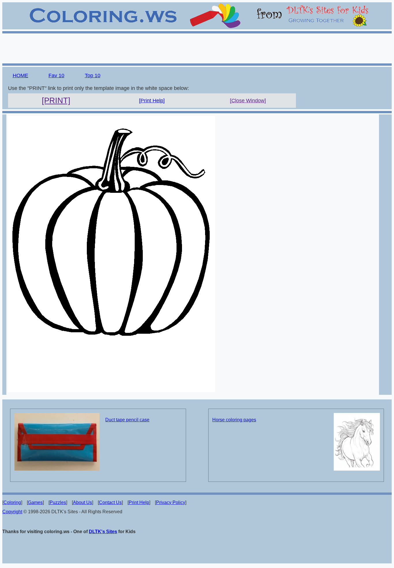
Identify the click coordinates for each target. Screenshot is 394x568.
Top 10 (92, 75)
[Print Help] (152, 100)
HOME (20, 75)
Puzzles (58, 502)
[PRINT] (56, 100)
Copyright (12, 511)
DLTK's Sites (103, 531)
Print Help (139, 502)
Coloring (12, 502)
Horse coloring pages (234, 419)
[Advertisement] (197, 48)
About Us (82, 502)
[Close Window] (248, 100)
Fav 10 (56, 75)
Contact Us (110, 502)
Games (35, 502)
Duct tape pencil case (127, 419)
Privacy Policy (170, 502)
